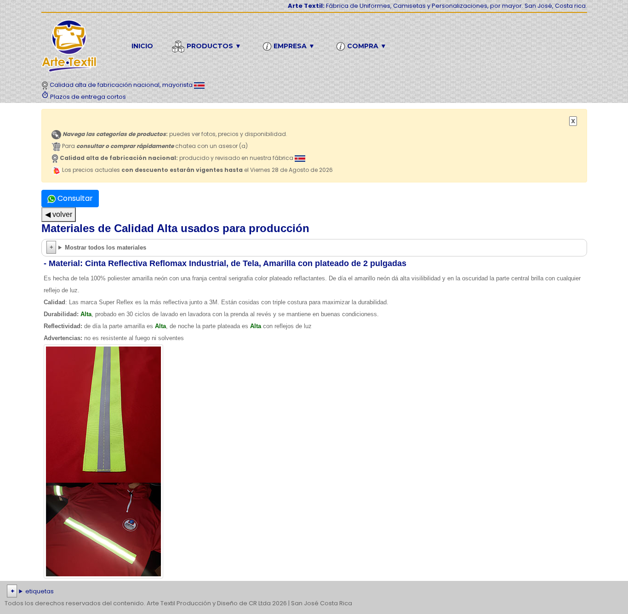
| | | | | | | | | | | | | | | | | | (313, 592)
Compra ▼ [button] (366, 46)
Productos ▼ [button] (213, 46)
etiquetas (39, 591)
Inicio (142, 46)
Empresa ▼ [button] (293, 46)
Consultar (74, 198)
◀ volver (58, 214)
